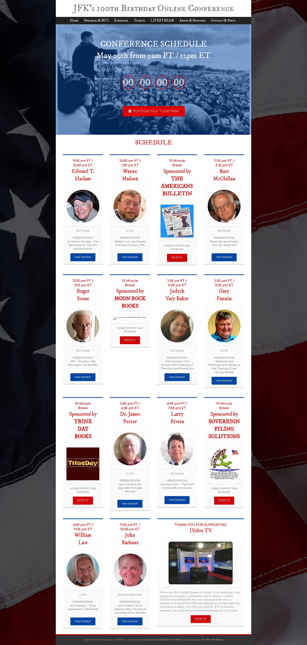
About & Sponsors (192, 20)
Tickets (139, 20)
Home (74, 20)
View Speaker (83, 257)
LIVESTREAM (162, 20)
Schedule (121, 20)
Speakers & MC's (96, 20)
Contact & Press (223, 20)
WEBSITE (177, 257)
